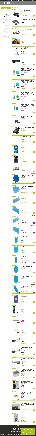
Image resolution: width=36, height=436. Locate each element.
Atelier (17, 431)
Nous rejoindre (25, 0)
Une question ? (20, 431)
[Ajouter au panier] (34, 15)
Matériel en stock (12, 431)
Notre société (11, 430)
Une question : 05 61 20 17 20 (15, 0)
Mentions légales (10, 434)
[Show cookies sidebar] (1, 435)
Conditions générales (5, 434)
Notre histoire (6, 430)
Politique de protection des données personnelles (21, 434)
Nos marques (16, 430)
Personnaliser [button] (28, 433)
